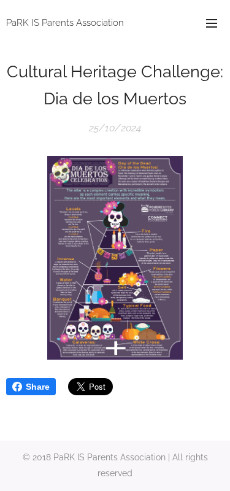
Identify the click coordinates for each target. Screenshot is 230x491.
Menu (211, 22)
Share (38, 387)
